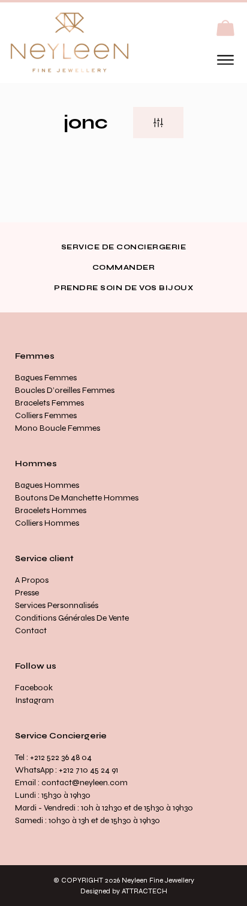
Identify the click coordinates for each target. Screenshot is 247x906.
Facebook (34, 688)
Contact (31, 630)
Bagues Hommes (47, 485)
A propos (32, 580)
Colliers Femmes (46, 415)
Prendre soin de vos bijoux (123, 288)
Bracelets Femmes (49, 403)
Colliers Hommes (47, 523)
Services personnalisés (56, 605)
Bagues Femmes (46, 377)
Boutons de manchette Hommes (76, 498)
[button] (225, 28)
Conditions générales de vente (72, 618)
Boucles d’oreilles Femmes (65, 390)
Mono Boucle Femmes (57, 428)
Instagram (34, 700)
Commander (123, 267)
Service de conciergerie (123, 247)
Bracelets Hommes (50, 510)
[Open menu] (225, 60)
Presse (27, 593)
